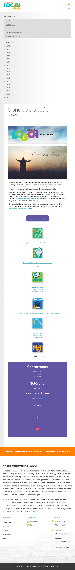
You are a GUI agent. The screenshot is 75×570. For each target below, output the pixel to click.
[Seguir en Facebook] (28, 522)
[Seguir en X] (28, 525)
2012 (8, 91)
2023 (8, 56)
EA (57, 566)
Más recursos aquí (37, 219)
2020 (8, 65)
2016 (8, 78)
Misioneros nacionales (14, 33)
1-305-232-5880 (62, 547)
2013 (8, 87)
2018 (8, 71)
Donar (5, 538)
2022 (8, 59)
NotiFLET (9, 29)
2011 (8, 94)
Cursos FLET (7, 522)
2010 (8, 97)
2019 (8, 68)
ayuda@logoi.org (62, 541)
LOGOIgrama (10, 25)
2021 (8, 62)
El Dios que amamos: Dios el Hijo (27, 199)
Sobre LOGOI (7, 534)
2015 (8, 81)
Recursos (6, 526)
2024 (8, 52)
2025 (8, 49)
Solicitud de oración (13, 36)
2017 (8, 75)
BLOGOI (8, 21)
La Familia (41, 357)
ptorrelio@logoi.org (62, 534)
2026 (8, 46)
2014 (8, 84)
